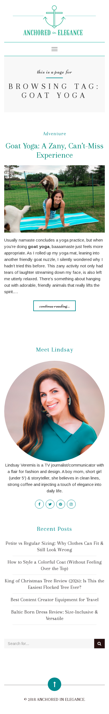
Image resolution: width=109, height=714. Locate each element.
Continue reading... (54, 306)
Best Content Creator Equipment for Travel (55, 599)
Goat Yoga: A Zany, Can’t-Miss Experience (54, 150)
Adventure (54, 133)
